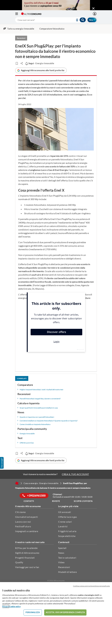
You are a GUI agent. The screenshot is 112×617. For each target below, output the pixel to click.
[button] (2, 463)
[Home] (17, 483)
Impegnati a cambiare (26, 531)
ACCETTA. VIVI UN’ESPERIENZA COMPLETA (65, 612)
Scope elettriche (66, 536)
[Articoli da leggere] (16, 63)
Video (61, 562)
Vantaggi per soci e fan (27, 567)
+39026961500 (36, 495)
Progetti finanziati (25, 557)
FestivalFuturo (23, 526)
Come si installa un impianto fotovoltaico (35, 424)
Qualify (19, 562)
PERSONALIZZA (33, 612)
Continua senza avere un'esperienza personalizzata (91, 586)
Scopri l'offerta (83, 501)
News (61, 552)
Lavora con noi (23, 521)
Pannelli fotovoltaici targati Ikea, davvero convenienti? (40, 398)
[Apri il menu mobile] (18, 13)
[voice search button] (76, 20)
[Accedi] (95, 14)
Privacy (5, 606)
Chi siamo (20, 512)
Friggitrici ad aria (67, 531)
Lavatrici (63, 526)
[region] (56, 599)
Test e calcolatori (67, 557)
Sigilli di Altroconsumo (27, 552)
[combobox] (50, 20)
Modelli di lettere (67, 572)
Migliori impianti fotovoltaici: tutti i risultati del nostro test (41, 389)
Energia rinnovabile (27, 433)
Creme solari (65, 521)
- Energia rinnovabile (41, 63)
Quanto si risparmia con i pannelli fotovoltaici (37, 417)
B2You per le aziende (26, 548)
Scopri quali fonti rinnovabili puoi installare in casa (39, 408)
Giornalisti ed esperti (26, 516)
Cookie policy (15, 606)
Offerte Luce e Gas (27, 443)
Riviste (56, 501)
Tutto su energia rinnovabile (20, 28)
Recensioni (64, 567)
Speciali (62, 548)
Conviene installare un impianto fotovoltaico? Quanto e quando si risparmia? (49, 421)
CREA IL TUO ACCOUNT (75, 474)
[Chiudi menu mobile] (93, 8)
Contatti (29, 501)
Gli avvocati (64, 512)
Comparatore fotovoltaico (51, 28)
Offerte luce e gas (67, 516)
